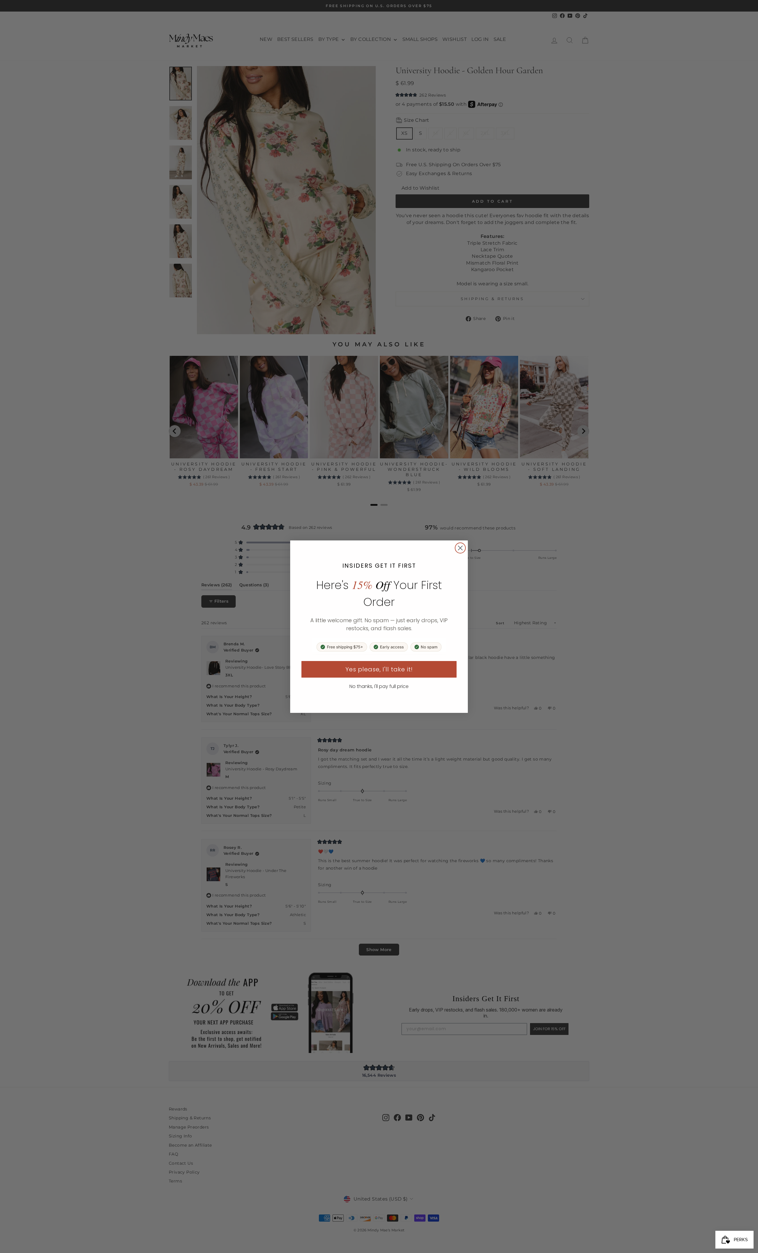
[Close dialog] (460, 548)
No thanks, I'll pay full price (379, 686)
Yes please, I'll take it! (379, 669)
